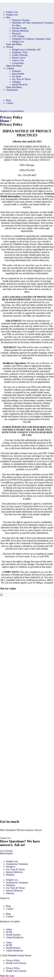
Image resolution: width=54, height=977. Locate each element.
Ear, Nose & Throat (21, 79)
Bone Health (18, 73)
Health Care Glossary (16, 963)
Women (9, 47)
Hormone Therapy (21, 20)
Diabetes (10, 874)
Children (10, 68)
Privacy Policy (13, 960)
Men (8, 17)
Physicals (16, 33)
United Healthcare (14, 937)
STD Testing (18, 36)
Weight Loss (12, 14)
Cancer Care (18, 60)
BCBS (9, 932)
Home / (5, 121)
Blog (8, 100)
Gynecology (18, 63)
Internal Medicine (20, 31)
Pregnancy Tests (19, 52)
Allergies (16, 82)
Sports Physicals (19, 84)
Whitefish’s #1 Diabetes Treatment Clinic (31, 39)
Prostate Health (19, 28)
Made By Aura (7, 975)
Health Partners (13, 934)
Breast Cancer (18, 57)
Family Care (12, 12)
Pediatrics (16, 71)
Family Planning (20, 55)
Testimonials (12, 90)
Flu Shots (16, 76)
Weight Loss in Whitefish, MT (26, 49)
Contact (9, 103)
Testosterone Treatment (17, 864)
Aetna (9, 929)
